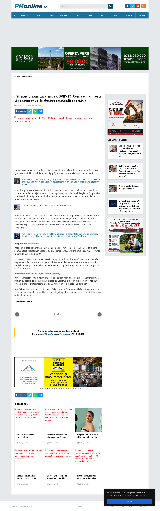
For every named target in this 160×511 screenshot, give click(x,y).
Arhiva (124, 506)
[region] (129, 497)
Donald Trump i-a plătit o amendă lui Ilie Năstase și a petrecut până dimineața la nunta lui (130, 150)
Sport (102, 15)
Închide (129, 501)
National (63, 15)
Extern (37, 15)
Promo (142, 15)
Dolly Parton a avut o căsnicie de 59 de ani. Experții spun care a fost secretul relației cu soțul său (130, 171)
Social (89, 15)
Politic (77, 15)
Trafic (115, 15)
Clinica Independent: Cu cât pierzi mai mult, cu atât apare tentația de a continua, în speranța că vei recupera (129, 205)
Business (24, 15)
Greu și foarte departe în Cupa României (129, 187)
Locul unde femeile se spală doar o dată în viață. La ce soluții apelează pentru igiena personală (57, 477)
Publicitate (115, 506)
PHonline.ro (14, 15)
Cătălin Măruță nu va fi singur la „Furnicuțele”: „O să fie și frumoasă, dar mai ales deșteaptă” (28, 477)
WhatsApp (49, 333)
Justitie (128, 15)
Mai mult (143, 495)
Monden (50, 15)
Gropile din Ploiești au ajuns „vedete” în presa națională (47, 206)
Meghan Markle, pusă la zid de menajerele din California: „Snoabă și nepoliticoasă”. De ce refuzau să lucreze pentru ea (87, 436)
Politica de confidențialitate (139, 506)
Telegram (64, 333)
